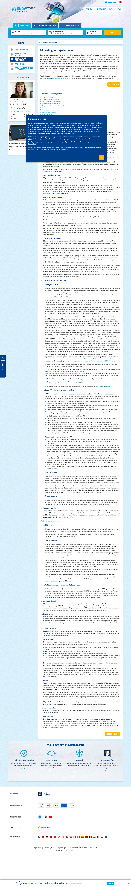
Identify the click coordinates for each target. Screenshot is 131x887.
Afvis (29, 139)
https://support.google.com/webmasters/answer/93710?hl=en (65, 373)
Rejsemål (18, 31)
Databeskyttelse (49, 848)
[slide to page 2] (67, 778)
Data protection (47, 114)
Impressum (37, 848)
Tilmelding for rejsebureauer (20, 59)
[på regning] (41, 805)
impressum (67, 147)
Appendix (108, 386)
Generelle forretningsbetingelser (81, 848)
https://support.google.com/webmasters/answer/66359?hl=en (94, 361)
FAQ (96, 848)
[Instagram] (45, 817)
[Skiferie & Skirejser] (24, 9)
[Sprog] (39, 837)
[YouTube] (51, 817)
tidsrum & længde (58, 31)
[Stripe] (72, 805)
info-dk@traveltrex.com (21, 111)
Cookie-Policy (32, 144)
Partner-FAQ (19, 64)
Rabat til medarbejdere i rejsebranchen (24, 69)
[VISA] (56, 805)
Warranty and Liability (49, 112)
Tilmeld (110, 883)
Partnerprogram (21, 49)
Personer (93, 31)
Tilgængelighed (62, 848)
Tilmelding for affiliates (20, 54)
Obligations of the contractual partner (54, 106)
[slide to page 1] (64, 778)
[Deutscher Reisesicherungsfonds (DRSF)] (40, 794)
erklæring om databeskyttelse (58, 149)
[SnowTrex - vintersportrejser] (44, 827)
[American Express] (64, 805)
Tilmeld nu (113, 84)
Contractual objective (48, 97)
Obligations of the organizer (51, 103)
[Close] (129, 883)
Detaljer (23, 769)
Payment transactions (49, 108)
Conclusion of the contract (50, 99)
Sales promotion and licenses (51, 101)
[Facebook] (40, 817)
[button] (120, 2)
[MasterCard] (49, 805)
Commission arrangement (50, 110)
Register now (112, 734)
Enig (40, 137)
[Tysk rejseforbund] (47, 793)
